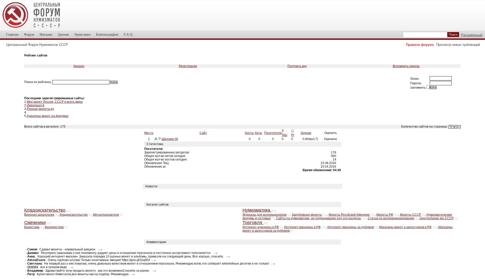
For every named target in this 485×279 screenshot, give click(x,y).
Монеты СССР (410, 214)
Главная (12, 34)
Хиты (258, 133)
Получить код (297, 66)
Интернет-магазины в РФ (302, 227)
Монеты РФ (384, 214)
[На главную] (34, 29)
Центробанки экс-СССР (437, 218)
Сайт (203, 133)
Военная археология (39, 214)
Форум (29, 34)
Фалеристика (54, 227)
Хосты (249, 133)
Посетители (273, 133)
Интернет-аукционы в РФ (261, 227)
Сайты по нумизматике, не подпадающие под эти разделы (318, 218)
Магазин (46, 34)
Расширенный (471, 35)
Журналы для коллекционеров (264, 214)
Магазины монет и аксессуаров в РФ (405, 227)
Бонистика (31, 227)
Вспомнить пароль (406, 66)
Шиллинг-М (170, 139)
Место (148, 133)
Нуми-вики (82, 34)
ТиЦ (284, 135)
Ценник (63, 34)
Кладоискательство (74, 214)
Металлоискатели (106, 214)
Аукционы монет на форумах (47, 116)
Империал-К (35, 105)
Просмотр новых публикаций (458, 45)
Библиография (107, 34)
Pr (292, 135)
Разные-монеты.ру (40, 109)
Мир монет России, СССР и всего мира (55, 102)
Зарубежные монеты (307, 214)
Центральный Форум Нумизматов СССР (37, 45)
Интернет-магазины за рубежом (350, 227)
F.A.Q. (128, 34)
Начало (79, 66)
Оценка (306, 133)
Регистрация (188, 66)
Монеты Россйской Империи (349, 214)
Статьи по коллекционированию (391, 218)
